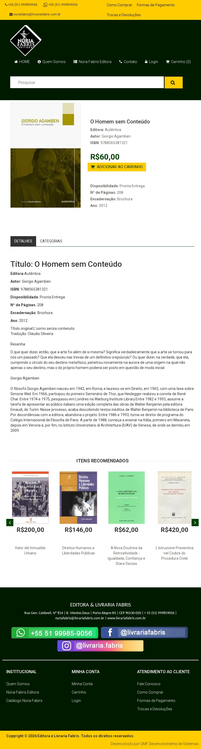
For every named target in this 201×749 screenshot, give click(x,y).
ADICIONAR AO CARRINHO (119, 166)
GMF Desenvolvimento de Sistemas (169, 744)
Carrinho (79, 692)
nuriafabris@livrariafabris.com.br (36, 14)
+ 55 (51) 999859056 (159, 613)
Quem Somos (54, 62)
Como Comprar (119, 5)
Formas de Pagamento (156, 5)
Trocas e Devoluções (124, 15)
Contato (130, 62)
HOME (24, 62)
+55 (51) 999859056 (22, 5)
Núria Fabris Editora (94, 62)
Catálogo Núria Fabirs (24, 701)
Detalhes (23, 241)
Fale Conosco (148, 684)
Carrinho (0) (180, 62)
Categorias (51, 241)
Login (153, 62)
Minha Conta (82, 684)
